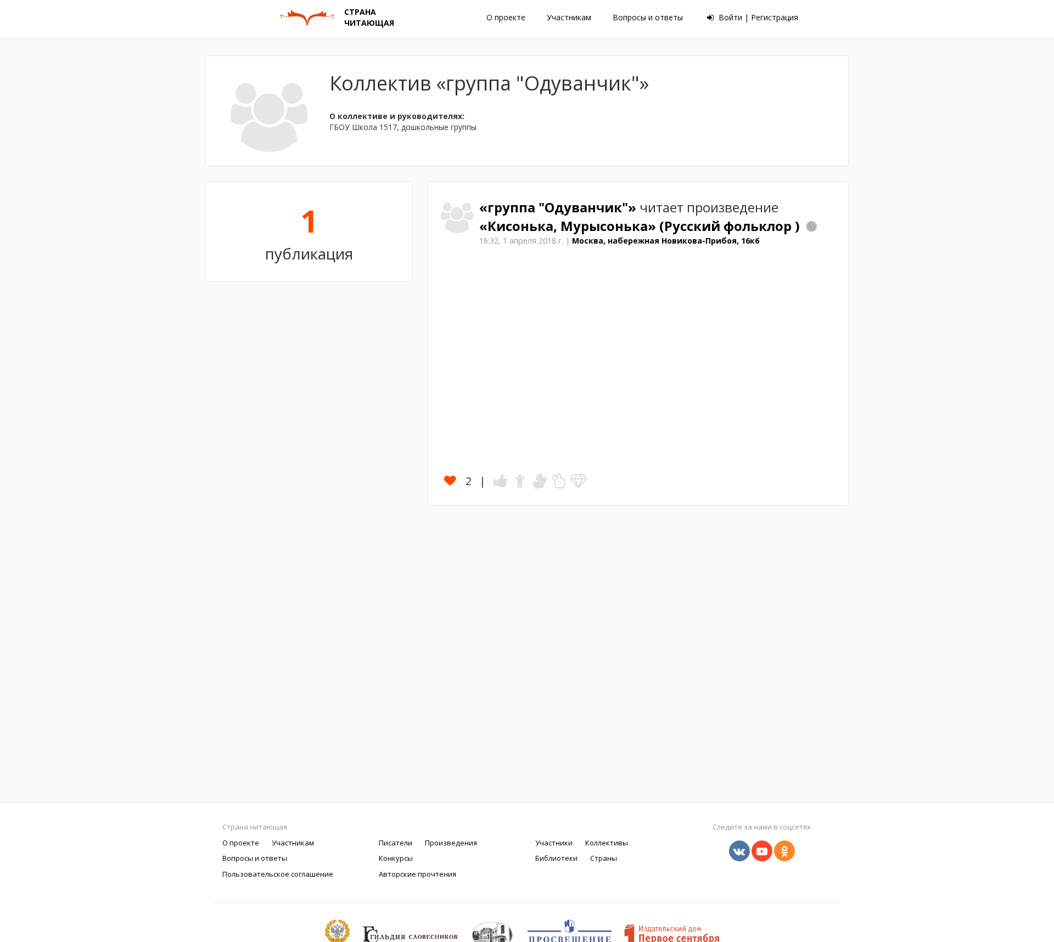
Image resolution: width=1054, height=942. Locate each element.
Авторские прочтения (417, 874)
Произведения (451, 843)
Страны (603, 858)
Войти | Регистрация (757, 17)
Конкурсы (396, 858)
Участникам (569, 17)
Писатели (395, 843)
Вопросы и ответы (648, 17)
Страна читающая (254, 827)
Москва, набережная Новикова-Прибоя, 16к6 (665, 240)
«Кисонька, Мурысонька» (569, 226)
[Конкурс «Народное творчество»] (811, 226)
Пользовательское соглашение (277, 874)
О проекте (505, 17)
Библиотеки (556, 858)
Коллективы (606, 843)
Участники (554, 843)
